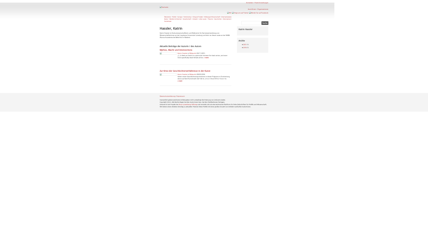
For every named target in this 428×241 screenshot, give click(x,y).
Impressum (181, 96)
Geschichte (218, 19)
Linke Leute (202, 19)
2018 (244, 48)
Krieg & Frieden (198, 17)
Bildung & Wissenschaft (212, 17)
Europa (180, 17)
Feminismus (187, 17)
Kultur (166, 19)
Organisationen (262, 9)
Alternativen (227, 19)
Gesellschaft (187, 19)
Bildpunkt (192, 53)
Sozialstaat (167, 21)
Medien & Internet (175, 19)
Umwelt (195, 19)
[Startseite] (164, 7)
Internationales (226, 17)
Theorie (210, 19)
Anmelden (249, 3)
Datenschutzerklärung (167, 96)
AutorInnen (252, 9)
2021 (244, 45)
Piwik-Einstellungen (261, 3)
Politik (174, 17)
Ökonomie (167, 17)
